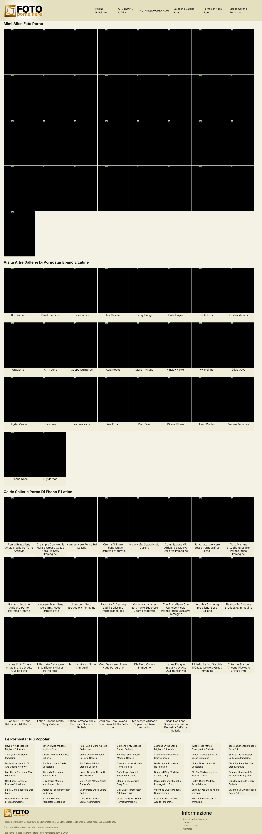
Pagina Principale (101, 10)
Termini (186, 822)
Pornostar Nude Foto (213, 10)
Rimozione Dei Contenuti (195, 819)
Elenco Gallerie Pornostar (238, 10)
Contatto (187, 828)
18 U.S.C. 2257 (190, 825)
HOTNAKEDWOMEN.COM (154, 10)
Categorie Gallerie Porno (183, 10)
